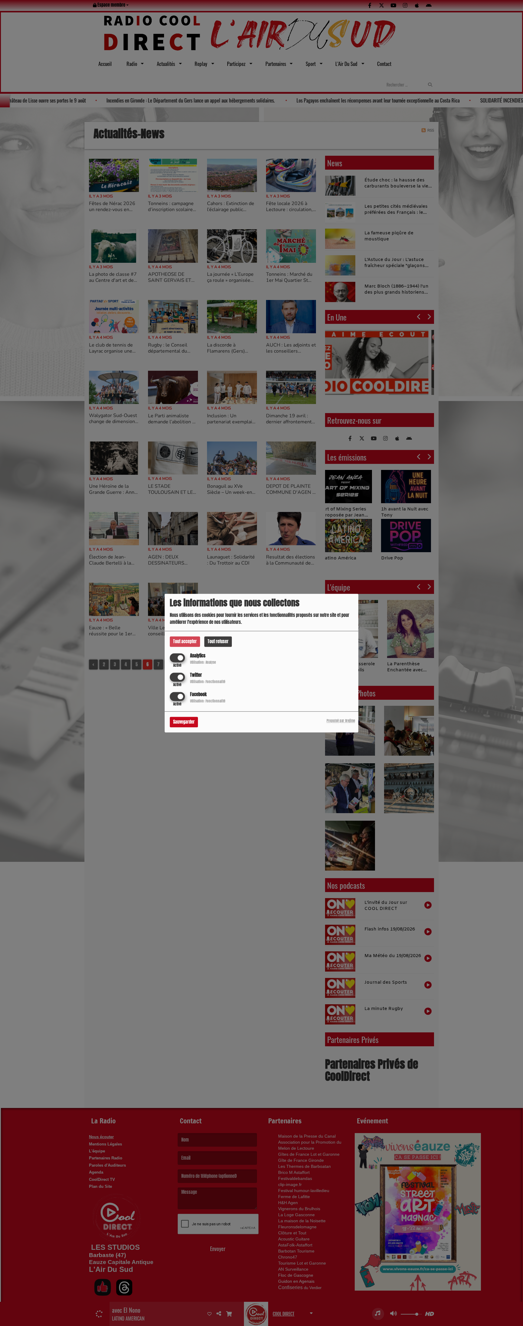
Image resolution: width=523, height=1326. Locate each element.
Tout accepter (185, 641)
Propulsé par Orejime (341, 720)
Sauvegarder (184, 722)
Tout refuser (218, 641)
